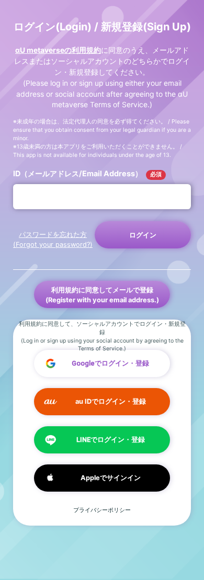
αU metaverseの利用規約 (58, 50)
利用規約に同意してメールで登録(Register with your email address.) (102, 295)
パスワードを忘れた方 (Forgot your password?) (53, 239)
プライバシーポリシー (102, 510)
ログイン (142, 235)
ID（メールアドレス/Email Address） (87, 173)
